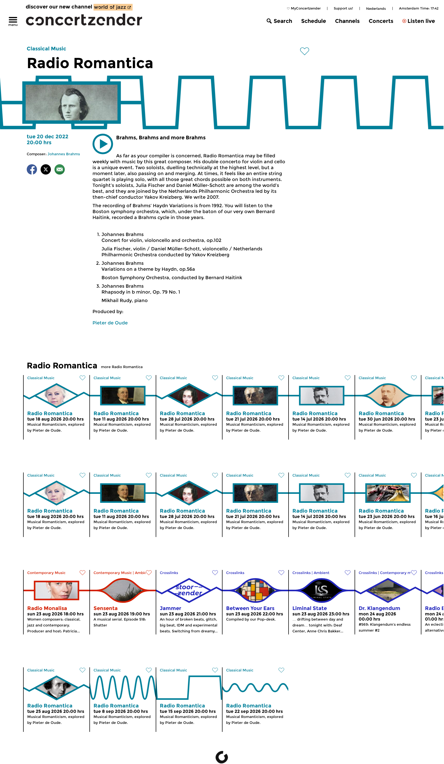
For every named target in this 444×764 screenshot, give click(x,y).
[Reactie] (59, 170)
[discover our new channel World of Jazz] (113, 7)
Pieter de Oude (110, 323)
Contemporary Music (46, 572)
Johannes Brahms (64, 154)
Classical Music (46, 49)
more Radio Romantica (122, 367)
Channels (347, 21)
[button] (102, 144)
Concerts (381, 21)
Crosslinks (169, 572)
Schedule (313, 21)
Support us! (343, 8)
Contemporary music (399, 572)
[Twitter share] (46, 170)
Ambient (143, 572)
